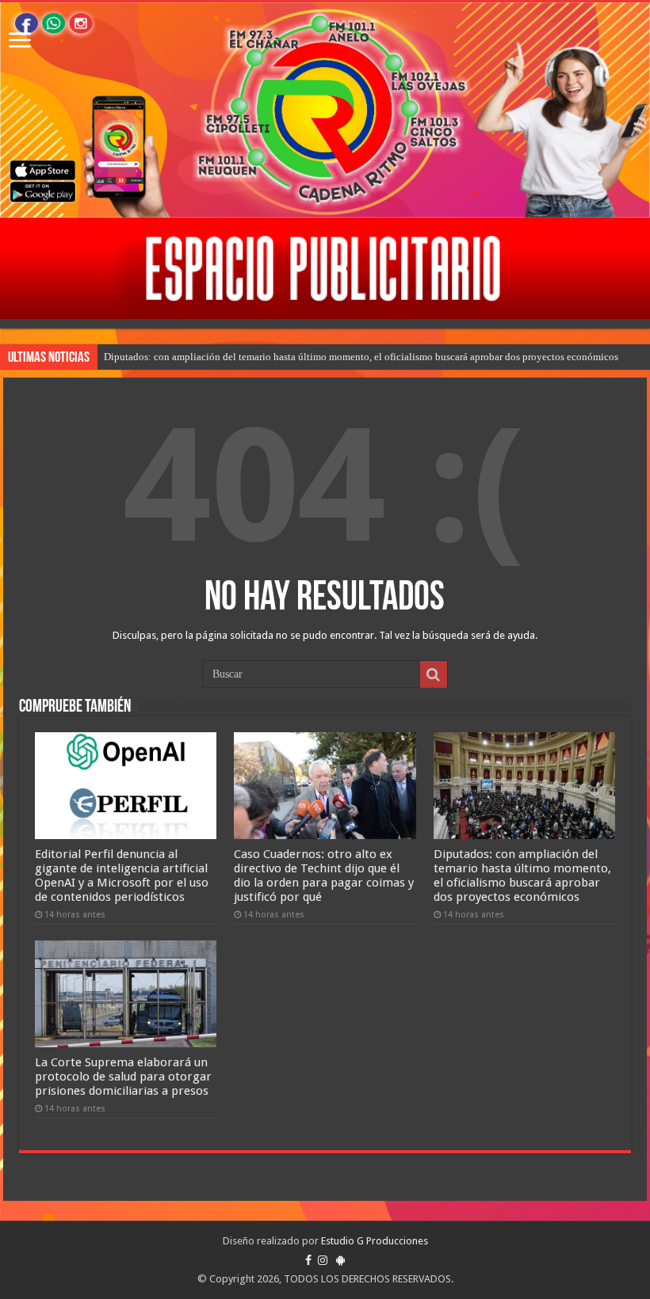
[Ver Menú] (20, 41)
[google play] (340, 1260)
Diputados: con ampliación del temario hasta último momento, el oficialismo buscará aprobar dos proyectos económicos (361, 357)
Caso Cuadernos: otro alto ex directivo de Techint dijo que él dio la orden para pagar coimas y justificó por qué (324, 875)
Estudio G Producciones (374, 1241)
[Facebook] (308, 1260)
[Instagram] (322, 1260)
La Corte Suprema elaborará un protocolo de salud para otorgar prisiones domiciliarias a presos (123, 1076)
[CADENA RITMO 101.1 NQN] (325, 110)
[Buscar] (433, 674)
